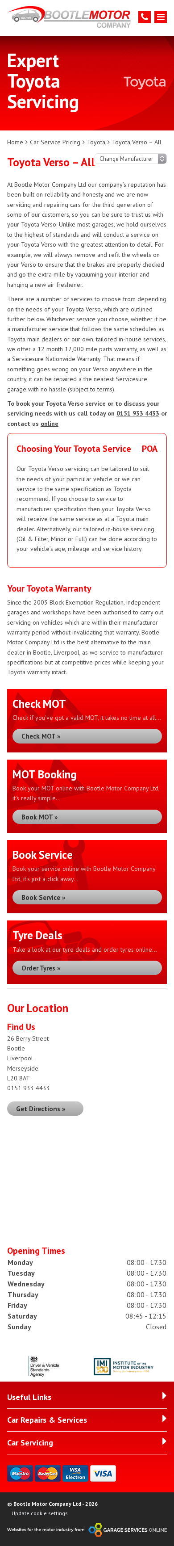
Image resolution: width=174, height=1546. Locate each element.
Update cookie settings (40, 1513)
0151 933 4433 (137, 413)
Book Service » (43, 897)
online (49, 424)
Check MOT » (40, 736)
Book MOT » (39, 817)
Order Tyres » (40, 968)
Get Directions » (40, 1109)
